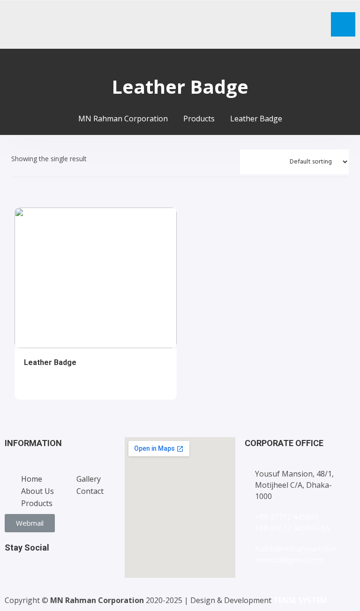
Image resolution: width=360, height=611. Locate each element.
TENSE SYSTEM (300, 600)
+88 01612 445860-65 (292, 528)
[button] (30, 523)
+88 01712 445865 (286, 517)
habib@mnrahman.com (296, 549)
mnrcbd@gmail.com (289, 560)
